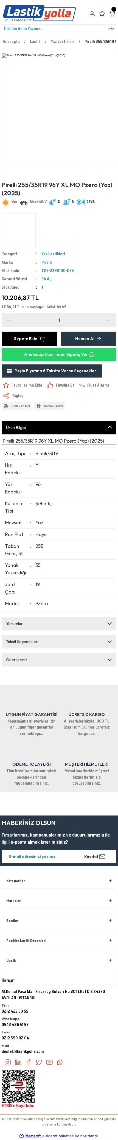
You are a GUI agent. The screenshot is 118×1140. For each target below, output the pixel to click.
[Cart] (112, 13)
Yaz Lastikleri (53, 254)
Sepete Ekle (25, 338)
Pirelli (46, 262)
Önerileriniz (16, 659)
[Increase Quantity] (108, 320)
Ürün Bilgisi (16, 427)
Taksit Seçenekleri (22, 641)
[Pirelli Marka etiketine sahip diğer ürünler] (19, 230)
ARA (111, 28)
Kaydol (91, 856)
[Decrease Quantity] (9, 320)
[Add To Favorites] (22, 385)
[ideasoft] (30, 1136)
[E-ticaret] (58, 1136)
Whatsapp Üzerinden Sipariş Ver (55, 354)
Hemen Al (84, 338)
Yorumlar (14, 623)
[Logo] (39, 13)
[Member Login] (92, 13)
